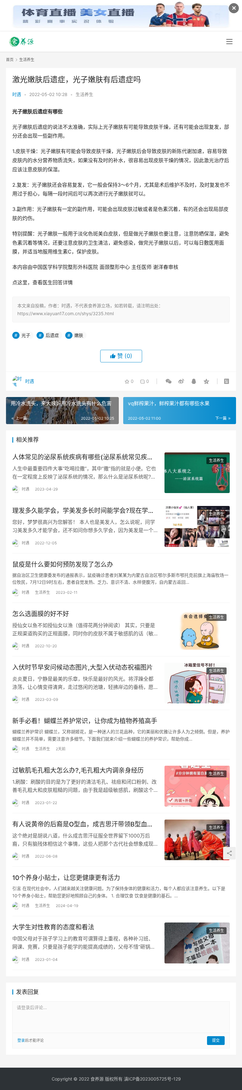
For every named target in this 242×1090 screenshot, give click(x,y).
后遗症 (52, 335)
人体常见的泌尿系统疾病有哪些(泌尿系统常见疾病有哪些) (82, 457)
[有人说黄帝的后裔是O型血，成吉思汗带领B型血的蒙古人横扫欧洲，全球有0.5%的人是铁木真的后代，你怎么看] (197, 840)
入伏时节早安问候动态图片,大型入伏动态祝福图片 (82, 667)
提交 (216, 1040)
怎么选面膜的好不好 (40, 614)
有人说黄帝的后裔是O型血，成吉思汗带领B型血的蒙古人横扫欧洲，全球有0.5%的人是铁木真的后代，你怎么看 (82, 824)
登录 (21, 1040)
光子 (25, 335)
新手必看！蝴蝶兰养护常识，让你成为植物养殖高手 (84, 721)
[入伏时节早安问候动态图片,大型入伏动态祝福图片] (197, 683)
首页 (10, 59)
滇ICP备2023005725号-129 (152, 1078)
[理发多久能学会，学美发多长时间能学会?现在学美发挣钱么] (197, 526)
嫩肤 (78, 335)
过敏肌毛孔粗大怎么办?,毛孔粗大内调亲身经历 (78, 770)
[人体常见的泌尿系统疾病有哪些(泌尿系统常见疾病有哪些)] (197, 472)
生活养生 (84, 94)
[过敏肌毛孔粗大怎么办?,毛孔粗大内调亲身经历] (197, 786)
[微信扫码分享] (168, 381)
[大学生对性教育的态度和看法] (197, 943)
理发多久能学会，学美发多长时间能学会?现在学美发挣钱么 (83, 511)
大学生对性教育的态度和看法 (53, 927)
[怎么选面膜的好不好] (197, 629)
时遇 (16, 94)
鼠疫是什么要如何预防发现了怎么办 (62, 564)
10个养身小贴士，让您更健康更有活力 (66, 878)
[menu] (229, 41)
